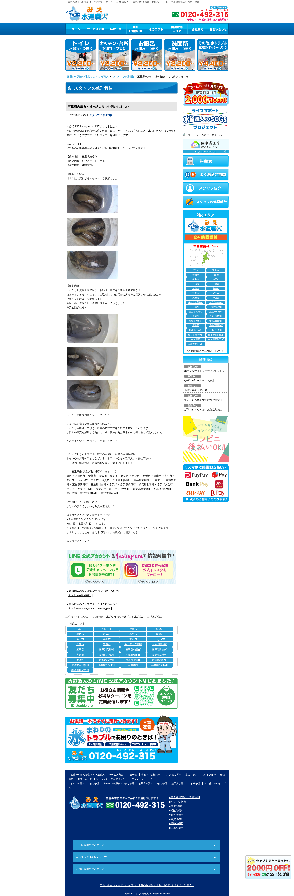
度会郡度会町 (133, 660)
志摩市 (80, 644)
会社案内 (197, 28)
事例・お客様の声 (136, 28)
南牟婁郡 (133, 665)
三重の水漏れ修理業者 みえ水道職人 (88, 76)
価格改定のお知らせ (195, 390)
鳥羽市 (107, 639)
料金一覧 (116, 28)
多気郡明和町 (133, 654)
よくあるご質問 (173, 774)
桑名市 (80, 633)
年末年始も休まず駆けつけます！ (203, 399)
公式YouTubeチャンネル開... (200, 380)
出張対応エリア (177, 28)
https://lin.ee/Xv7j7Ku (79, 595)
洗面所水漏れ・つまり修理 (186, 783)
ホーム (75, 28)
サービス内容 (96, 28)
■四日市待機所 (177, 801)
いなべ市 (160, 639)
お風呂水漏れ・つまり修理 (153, 783)
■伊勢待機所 (176, 823)
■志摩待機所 (176, 827)
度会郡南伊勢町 (80, 665)
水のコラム (157, 28)
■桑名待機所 (176, 814)
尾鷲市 (160, 633)
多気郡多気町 (106, 654)
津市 (80, 628)
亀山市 (80, 639)
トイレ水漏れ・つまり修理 (85, 783)
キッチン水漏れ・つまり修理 (118, 783)
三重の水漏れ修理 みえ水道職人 (88, 774)
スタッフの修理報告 (122, 76)
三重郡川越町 (159, 649)
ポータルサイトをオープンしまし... (204, 370)
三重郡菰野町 (106, 649)
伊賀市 (107, 644)
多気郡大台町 (159, 654)
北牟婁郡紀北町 (107, 665)
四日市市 (107, 628)
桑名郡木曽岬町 (133, 644)
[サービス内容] (90, 28)
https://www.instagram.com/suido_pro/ (89, 608)
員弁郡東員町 (159, 644)
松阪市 (160, 628)
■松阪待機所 (176, 810)
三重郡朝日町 (133, 649)
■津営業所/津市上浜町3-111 (184, 797)
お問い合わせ (218, 28)
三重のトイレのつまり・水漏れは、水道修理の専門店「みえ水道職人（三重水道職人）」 (116, 616)
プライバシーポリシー (143, 779)
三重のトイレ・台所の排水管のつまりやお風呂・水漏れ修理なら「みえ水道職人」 (147, 885)
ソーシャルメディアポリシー (111, 779)
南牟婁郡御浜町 (160, 665)
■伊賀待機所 (176, 819)
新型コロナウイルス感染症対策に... (204, 409)
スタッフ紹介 (209, 774)
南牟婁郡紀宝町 (80, 670)
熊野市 (133, 639)
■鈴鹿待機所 (176, 806)
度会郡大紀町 (159, 660)
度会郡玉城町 (106, 660)
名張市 (133, 633)
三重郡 (80, 649)
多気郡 (80, 654)
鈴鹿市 (107, 633)
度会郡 (80, 660)
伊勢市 (133, 628)
